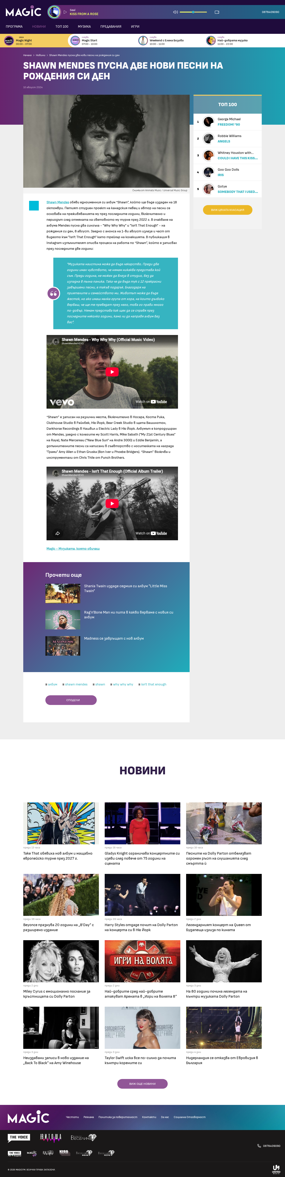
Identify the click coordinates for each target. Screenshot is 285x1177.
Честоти (72, 1117)
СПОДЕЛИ (72, 700)
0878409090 (270, 12)
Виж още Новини (142, 1083)
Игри (135, 26)
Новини (39, 26)
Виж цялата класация (227, 209)
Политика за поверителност (117, 1117)
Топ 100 (61, 26)
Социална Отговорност (190, 1117)
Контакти (149, 1117)
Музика (84, 26)
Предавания (110, 26)
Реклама (89, 1117)
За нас (165, 1117)
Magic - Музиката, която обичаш (73, 549)
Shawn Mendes (58, 202)
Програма (14, 26)
